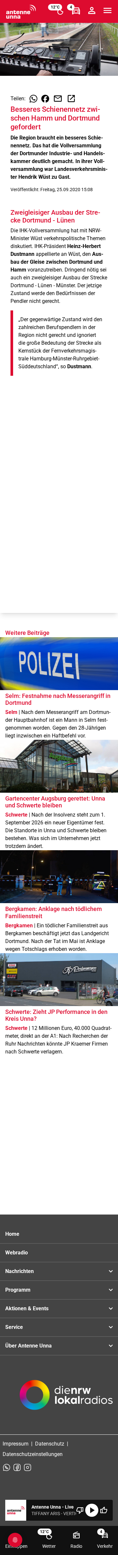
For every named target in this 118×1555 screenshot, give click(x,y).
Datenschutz (49, 1444)
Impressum (16, 1444)
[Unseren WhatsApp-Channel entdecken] (6, 1467)
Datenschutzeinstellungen (33, 1454)
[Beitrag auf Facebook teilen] (45, 99)
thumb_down (80, 1510)
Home (12, 1234)
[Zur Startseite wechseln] (21, 12)
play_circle (92, 1510)
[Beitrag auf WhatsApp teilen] (33, 99)
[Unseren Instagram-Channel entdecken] (27, 1467)
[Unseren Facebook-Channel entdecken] (17, 1467)
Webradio (16, 1252)
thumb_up (104, 1510)
